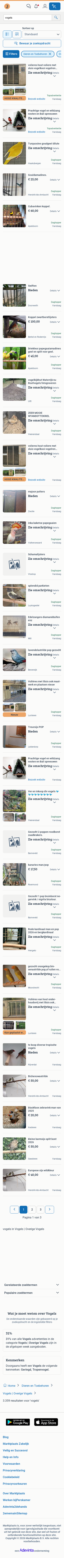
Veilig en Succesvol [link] (15, 1450)
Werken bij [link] (9, 1500)
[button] (37, 6)
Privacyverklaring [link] (14, 1470)
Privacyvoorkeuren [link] (15, 1483)
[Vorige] (14, 1210)
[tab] (7, 34)
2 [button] (32, 1209)
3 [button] (40, 1209)
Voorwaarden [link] (11, 1463)
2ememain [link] (10, 1513)
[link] (7, 6)
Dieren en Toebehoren (35, 54)
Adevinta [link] (8, 1506)
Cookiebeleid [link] (11, 1477)
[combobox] (28, 18)
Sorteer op (28, 28)
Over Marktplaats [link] (14, 1493)
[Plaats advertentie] (54, 6)
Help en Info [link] (10, 1457)
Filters (13, 54)
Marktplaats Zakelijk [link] (16, 1443)
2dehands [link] (20, 1506)
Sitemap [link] (22, 1513)
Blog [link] (6, 1437)
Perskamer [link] (23, 1500)
